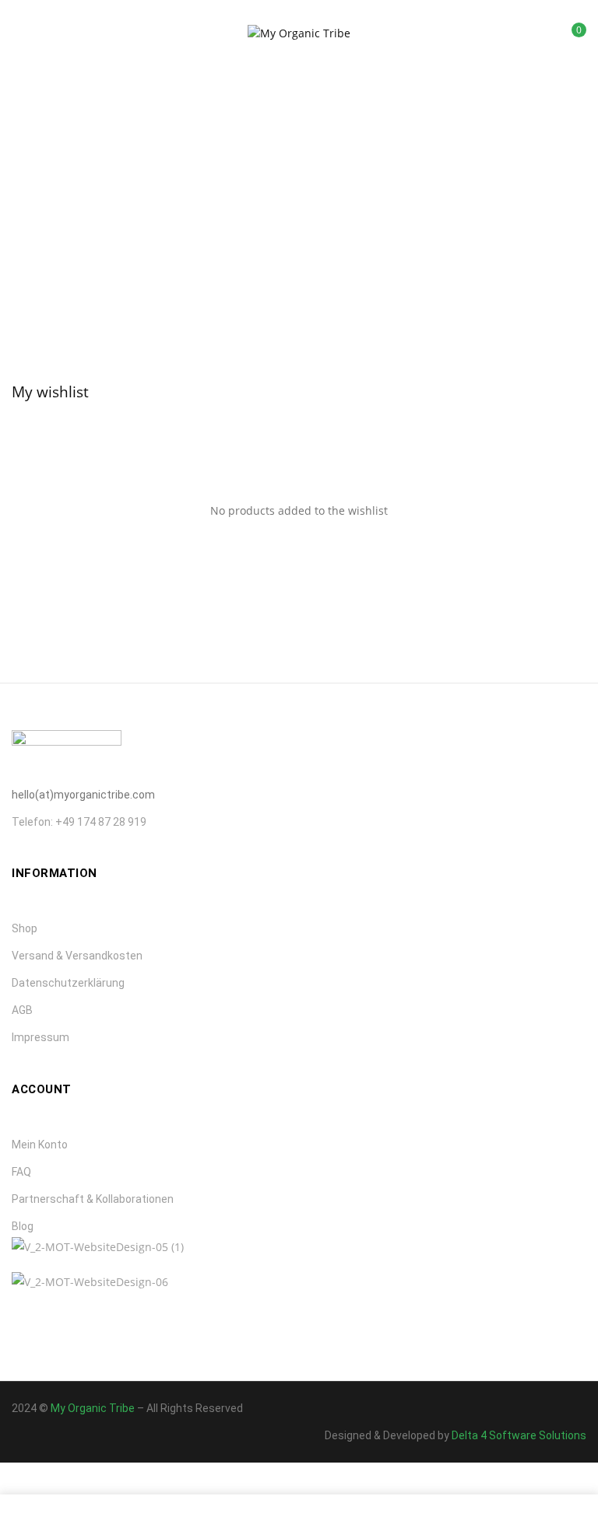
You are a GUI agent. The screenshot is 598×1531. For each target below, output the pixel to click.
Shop (24, 928)
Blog (22, 1226)
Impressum (40, 1037)
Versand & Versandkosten (77, 955)
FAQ (21, 1172)
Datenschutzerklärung (68, 983)
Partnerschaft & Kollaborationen (93, 1199)
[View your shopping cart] (567, 35)
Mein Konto (40, 1144)
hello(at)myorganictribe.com (83, 794)
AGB (22, 1010)
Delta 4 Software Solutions (519, 1435)
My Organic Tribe (93, 1408)
